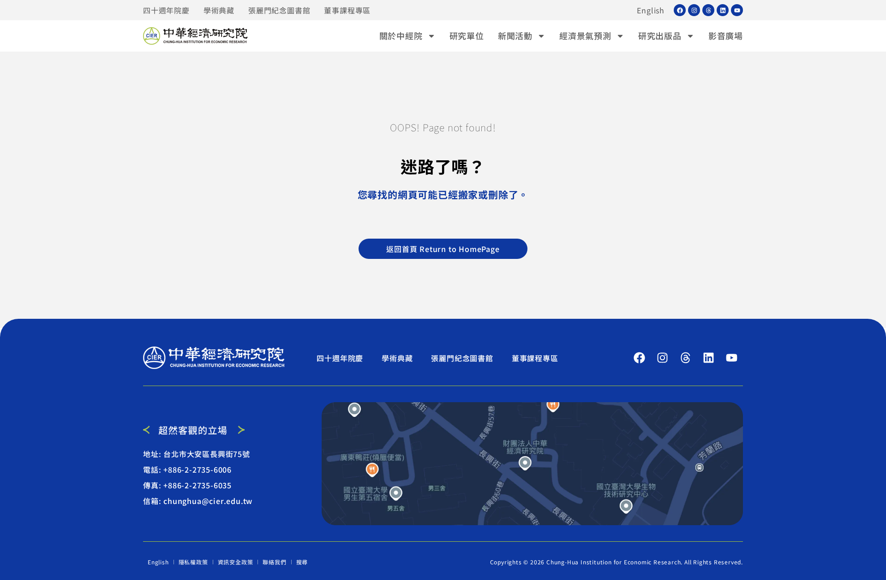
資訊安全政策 (235, 562)
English (650, 10)
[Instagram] (694, 10)
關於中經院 (401, 35)
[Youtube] (737, 10)
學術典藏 (219, 10)
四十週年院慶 (166, 10)
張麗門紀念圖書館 (279, 10)
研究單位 (466, 35)
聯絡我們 (274, 562)
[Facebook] (680, 10)
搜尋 (302, 562)
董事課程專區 (347, 10)
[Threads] (708, 10)
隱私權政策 (193, 562)
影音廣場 (725, 35)
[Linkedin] (723, 10)
